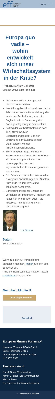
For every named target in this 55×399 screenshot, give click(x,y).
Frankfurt (27, 318)
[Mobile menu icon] (50, 4)
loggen (29, 263)
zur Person (26, 230)
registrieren (9, 275)
